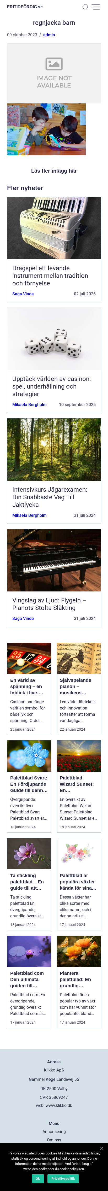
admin (49, 34)
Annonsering (54, 1131)
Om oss (54, 1139)
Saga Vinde (23, 293)
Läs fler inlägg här (54, 171)
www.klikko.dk (59, 1105)
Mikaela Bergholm (29, 404)
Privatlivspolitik (63, 1179)
